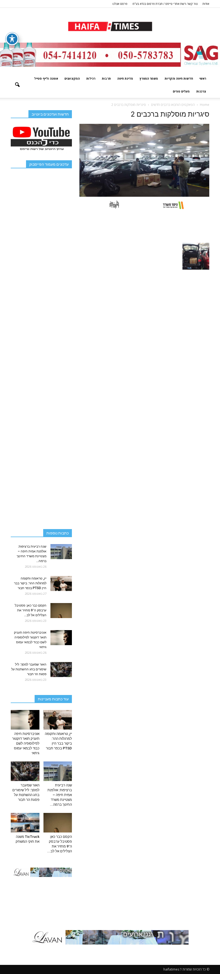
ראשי (202, 78)
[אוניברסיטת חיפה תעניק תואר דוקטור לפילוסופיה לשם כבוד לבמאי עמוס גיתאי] (61, 637)
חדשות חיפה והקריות (178, 78)
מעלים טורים (181, 91)
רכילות (90, 78)
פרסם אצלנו (119, 4)
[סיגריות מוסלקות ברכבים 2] (144, 195)
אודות (206, 4)
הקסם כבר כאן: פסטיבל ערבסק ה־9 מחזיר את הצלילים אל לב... (30, 610)
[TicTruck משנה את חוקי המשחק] (25, 822)
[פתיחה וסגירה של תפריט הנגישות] (12, 38)
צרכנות (201, 91)
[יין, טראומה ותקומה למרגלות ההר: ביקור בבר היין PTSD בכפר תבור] (61, 583)
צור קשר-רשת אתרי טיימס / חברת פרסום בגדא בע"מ (165, 4)
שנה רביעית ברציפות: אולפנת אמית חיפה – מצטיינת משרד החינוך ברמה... (59, 794)
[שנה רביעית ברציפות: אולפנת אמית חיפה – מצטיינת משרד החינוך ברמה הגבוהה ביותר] (61, 551)
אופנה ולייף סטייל (46, 78)
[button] (17, 85)
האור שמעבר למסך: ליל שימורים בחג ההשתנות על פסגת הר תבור (28, 669)
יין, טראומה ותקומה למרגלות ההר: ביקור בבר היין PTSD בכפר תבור (30, 583)
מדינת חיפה (125, 78)
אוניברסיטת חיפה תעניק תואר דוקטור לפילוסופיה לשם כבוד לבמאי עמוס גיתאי (25, 743)
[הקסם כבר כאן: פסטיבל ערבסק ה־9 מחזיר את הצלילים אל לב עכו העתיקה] (61, 610)
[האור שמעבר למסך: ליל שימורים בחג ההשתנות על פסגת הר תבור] (61, 669)
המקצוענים (72, 78)
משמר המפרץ (149, 78)
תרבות (106, 78)
